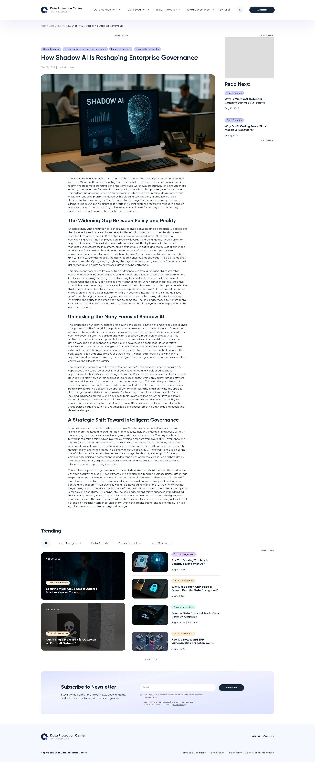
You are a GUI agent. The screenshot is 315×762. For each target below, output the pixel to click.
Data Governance (198, 10)
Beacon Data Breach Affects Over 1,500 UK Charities (195, 615)
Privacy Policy (234, 753)
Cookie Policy (216, 753)
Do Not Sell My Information (259, 753)
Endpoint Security (120, 49)
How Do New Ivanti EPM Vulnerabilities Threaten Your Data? (191, 641)
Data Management (105, 10)
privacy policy (179, 705)
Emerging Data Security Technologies (85, 49)
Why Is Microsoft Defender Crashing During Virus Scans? (245, 101)
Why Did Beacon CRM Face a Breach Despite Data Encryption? (194, 588)
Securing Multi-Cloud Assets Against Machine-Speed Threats (71, 591)
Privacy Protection (166, 10)
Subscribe (262, 10)
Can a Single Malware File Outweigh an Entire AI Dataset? (71, 641)
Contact (268, 736)
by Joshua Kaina (67, 67)
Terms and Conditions (194, 753)
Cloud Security (51, 49)
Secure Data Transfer (147, 49)
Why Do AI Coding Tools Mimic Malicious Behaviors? (246, 128)
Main (43, 26)
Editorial (225, 10)
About (256, 736)
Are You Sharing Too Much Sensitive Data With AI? (189, 562)
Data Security (136, 10)
